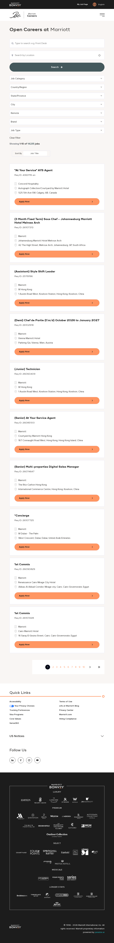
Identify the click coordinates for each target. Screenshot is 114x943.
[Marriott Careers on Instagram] (29, 760)
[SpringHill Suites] (50, 853)
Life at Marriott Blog (69, 706)
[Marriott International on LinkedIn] (12, 760)
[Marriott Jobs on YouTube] (37, 760)
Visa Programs (16, 714)
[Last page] (99, 667)
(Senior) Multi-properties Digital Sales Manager (46, 467)
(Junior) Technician (27, 369)
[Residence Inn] (22, 895)
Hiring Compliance (67, 719)
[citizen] (85, 854)
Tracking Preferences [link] (20, 710)
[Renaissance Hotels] (78, 817)
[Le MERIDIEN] (66, 816)
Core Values (15, 719)
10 (84, 667)
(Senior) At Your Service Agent (35, 418)
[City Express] (43, 880)
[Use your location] (100, 55)
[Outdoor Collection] (57, 836)
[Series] (71, 879)
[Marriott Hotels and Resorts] (20, 817)
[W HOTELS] (74, 801)
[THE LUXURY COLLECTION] (54, 801)
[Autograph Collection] (92, 816)
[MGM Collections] (86, 826)
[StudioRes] (62, 896)
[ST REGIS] (65, 801)
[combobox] (57, 43)
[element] (47, 896)
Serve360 (14, 723)
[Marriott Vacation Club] (58, 827)
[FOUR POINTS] (34, 853)
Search (55, 67)
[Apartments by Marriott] (78, 896)
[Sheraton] (33, 817)
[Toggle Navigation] (102, 14)
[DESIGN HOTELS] (44, 826)
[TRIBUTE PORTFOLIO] (28, 826)
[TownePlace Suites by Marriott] (36, 895)
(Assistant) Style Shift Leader (34, 271)
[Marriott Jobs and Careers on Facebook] (21, 760)
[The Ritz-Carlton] (40, 801)
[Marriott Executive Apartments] (57, 904)
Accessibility (15, 701)
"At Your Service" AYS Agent (33, 170)
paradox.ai (99, 932)
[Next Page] (90, 667)
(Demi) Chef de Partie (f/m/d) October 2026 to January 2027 (56, 320)
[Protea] (62, 863)
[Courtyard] (21, 852)
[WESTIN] (54, 816)
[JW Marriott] (87, 801)
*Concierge (21, 515)
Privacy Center (66, 710)
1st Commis (22, 564)
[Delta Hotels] (44, 817)
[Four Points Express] (58, 880)
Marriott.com (65, 714)
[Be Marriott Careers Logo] (24, 15)
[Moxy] (48, 862)
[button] (57, 79)
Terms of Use (65, 701)
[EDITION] (26, 800)
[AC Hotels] (75, 853)
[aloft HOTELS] (95, 852)
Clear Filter (15, 137)
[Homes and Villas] (91, 896)
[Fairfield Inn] (65, 852)
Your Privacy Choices (24, 706)
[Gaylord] (72, 828)
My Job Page (82, 4)
